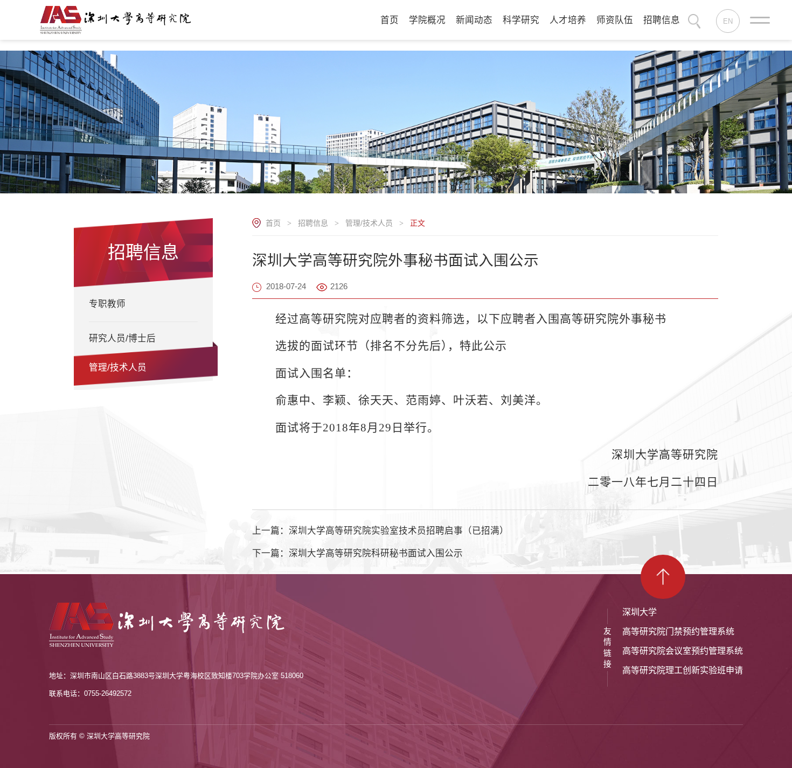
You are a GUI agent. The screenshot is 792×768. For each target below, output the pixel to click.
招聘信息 (313, 223)
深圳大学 (639, 612)
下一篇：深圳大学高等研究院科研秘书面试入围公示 (357, 553)
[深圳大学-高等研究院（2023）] (119, 19)
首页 (273, 223)
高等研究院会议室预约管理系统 (682, 650)
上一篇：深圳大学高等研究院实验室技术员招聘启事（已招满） (380, 531)
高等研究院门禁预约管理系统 (678, 631)
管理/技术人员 (369, 223)
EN (728, 21)
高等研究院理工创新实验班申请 (682, 670)
